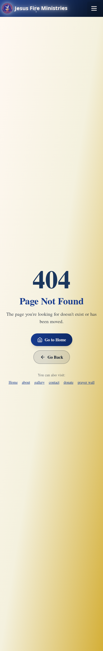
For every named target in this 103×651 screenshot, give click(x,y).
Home (13, 382)
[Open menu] (94, 8)
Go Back (55, 357)
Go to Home (55, 340)
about (26, 382)
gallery (39, 382)
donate (68, 382)
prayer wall (86, 382)
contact (54, 382)
